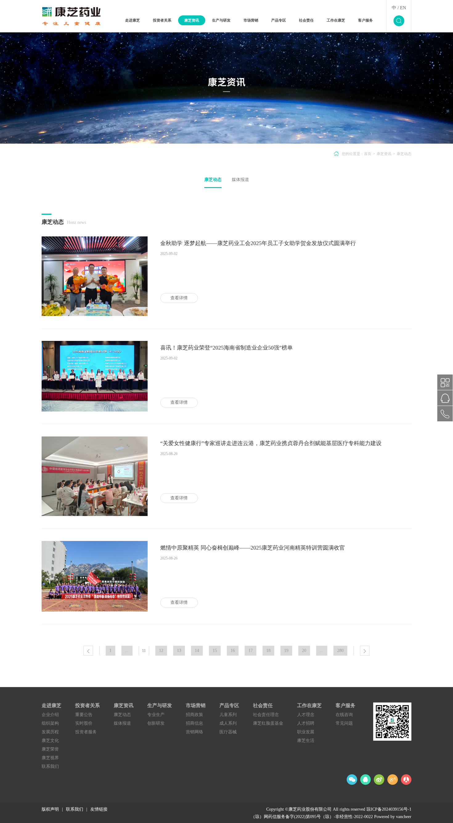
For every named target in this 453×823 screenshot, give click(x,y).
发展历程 (50, 732)
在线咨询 (344, 714)
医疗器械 (228, 732)
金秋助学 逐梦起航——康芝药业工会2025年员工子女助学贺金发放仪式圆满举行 (258, 243)
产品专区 (278, 20)
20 (304, 650)
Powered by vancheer (392, 816)
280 (340, 650)
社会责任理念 (266, 714)
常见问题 (344, 723)
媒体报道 (240, 179)
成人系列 (228, 723)
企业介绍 (50, 714)
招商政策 (194, 714)
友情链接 (99, 809)
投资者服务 (86, 732)
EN (403, 7)
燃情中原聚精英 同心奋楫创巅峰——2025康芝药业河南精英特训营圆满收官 (252, 548)
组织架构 (50, 723)
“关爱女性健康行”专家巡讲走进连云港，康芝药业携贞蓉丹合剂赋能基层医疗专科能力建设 (271, 443)
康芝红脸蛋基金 (268, 723)
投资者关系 (162, 20)
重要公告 (83, 714)
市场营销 (250, 20)
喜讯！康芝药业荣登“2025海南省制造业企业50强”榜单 (226, 348)
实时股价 (83, 723)
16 (233, 650)
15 (215, 650)
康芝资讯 (191, 20)
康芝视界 (50, 757)
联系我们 (50, 766)
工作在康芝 (336, 20)
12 (161, 650)
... (127, 650)
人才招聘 (305, 723)
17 (250, 650)
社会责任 (306, 20)
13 (179, 650)
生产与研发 (221, 20)
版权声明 (50, 809)
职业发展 (305, 732)
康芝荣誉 (50, 749)
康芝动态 (213, 179)
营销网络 (194, 732)
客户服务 (365, 20)
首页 (367, 154)
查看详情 (179, 298)
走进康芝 (132, 20)
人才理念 (305, 714)
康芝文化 (50, 740)
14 (197, 650)
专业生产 (156, 714)
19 (286, 650)
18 (268, 650)
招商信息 (194, 723)
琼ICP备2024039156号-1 (388, 809)
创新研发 (156, 723)
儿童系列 (228, 714)
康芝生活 (305, 740)
